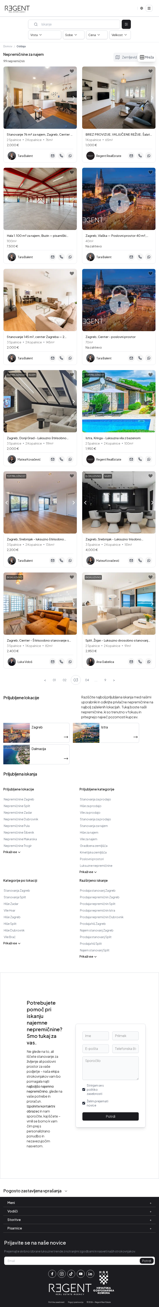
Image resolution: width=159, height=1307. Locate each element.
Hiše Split (10, 923)
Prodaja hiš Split (91, 943)
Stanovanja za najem (94, 826)
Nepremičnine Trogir (18, 845)
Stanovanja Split (15, 897)
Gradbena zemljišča (93, 845)
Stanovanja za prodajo (95, 799)
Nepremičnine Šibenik (19, 832)
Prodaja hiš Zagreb (93, 923)
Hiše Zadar (11, 904)
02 (64, 680)
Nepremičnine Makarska (20, 839)
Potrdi (110, 1116)
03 (75, 679)
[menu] (149, 8)
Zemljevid (129, 57)
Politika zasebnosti (56, 1302)
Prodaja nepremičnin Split (98, 904)
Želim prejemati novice (97, 1103)
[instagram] (62, 1274)
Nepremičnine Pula (17, 826)
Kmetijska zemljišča (93, 852)
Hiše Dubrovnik (14, 930)
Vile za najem (88, 839)
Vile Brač (10, 937)
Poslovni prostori (92, 859)
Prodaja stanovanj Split (96, 937)
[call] (61, 155)
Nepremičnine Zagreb (19, 799)
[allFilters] (126, 24)
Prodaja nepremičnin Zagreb (99, 897)
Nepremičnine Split (17, 806)
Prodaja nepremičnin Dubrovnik (102, 917)
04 (87, 680)
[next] (74, 98)
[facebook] (52, 1274)
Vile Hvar (9, 910)
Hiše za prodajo (90, 806)
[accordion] (66, 1191)
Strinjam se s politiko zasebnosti (95, 1089)
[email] (52, 155)
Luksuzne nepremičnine (96, 865)
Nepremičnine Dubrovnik (21, 819)
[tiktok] (71, 1274)
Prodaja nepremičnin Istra (97, 910)
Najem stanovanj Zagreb (96, 930)
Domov (7, 46)
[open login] (72, 71)
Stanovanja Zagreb (17, 890)
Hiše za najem (89, 832)
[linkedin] (90, 1274)
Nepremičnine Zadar (18, 812)
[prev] (7, 97)
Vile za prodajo (90, 812)
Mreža (149, 57)
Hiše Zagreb (12, 917)
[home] (17, 9)
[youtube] (81, 1274)
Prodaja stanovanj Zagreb (98, 890)
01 (54, 680)
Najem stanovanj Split (95, 950)
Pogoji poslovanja (75, 1302)
